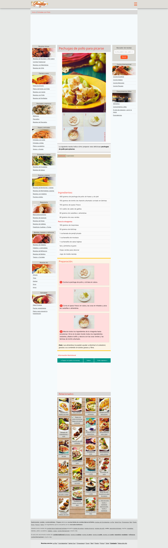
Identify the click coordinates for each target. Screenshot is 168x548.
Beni (131, 522)
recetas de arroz (89, 528)
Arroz (34, 287)
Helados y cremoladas (40, 248)
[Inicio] (40, 4)
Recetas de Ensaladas (40, 167)
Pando (134, 522)
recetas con (108, 534)
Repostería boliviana (39, 214)
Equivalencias (117, 115)
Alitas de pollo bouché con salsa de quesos (104, 494)
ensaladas (130, 528)
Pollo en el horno (38, 86)
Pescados (36, 119)
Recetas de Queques (39, 218)
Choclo (35, 275)
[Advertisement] (84, 29)
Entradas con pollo (39, 140)
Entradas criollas (38, 143)
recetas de (76, 534)
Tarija (42, 524)
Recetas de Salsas (39, 170)
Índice (89, 360)
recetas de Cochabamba (102, 522)
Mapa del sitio (122, 543)
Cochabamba (62, 543)
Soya (34, 284)
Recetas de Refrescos (40, 251)
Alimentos (116, 104)
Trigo (34, 278)
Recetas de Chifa (38, 68)
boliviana (61, 534)
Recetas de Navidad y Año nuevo (44, 59)
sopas (55, 531)
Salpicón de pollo (63, 474)
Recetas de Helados (39, 245)
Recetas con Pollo (39, 95)
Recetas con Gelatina (40, 194)
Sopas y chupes (38, 149)
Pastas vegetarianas (39, 308)
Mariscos (36, 116)
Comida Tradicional (39, 62)
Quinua (35, 281)
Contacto (113, 543)
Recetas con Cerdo (39, 92)
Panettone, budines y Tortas (42, 227)
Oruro (33, 524)
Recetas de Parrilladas (40, 98)
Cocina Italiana (117, 80)
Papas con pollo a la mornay (70, 360)
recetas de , (98, 534)
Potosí (37, 524)
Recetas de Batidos (39, 254)
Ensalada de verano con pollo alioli (77, 503)
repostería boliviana (115, 528)
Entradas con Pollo (43, 12)
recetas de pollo (99, 528)
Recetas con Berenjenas (40, 65)
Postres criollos (38, 197)
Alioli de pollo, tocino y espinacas (104, 508)
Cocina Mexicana (118, 83)
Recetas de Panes (39, 221)
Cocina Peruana (118, 86)
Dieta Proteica (37, 305)
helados (50, 531)
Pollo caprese (102, 360)
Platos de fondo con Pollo (41, 89)
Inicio (34, 12)
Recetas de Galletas (39, 224)
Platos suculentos (38, 146)
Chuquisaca (125, 522)
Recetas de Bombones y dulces (43, 187)
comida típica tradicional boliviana (57, 528)
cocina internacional (63, 531)
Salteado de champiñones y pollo (63, 434)
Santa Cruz (118, 522)
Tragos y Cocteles (39, 257)
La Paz (112, 522)
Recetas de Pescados (40, 122)
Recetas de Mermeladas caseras (43, 191)
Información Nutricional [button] (67, 355)
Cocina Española (118, 77)
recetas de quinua (78, 528)
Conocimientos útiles (120, 107)
